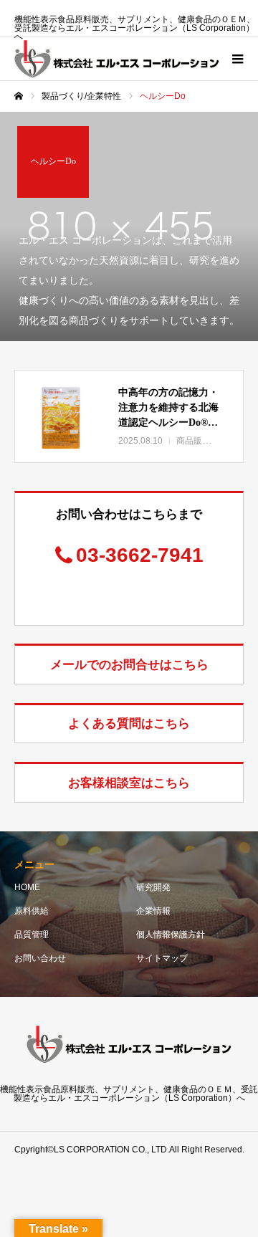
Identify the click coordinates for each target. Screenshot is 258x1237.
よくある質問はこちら (129, 723)
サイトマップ (162, 958)
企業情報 (153, 911)
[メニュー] (236, 58)
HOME (27, 887)
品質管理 (31, 935)
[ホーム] (18, 96)
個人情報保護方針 (170, 935)
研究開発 (153, 887)
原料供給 (31, 911)
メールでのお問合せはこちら (129, 665)
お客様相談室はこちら (129, 783)
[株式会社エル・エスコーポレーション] (116, 59)
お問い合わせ (40, 958)
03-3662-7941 (140, 555)
